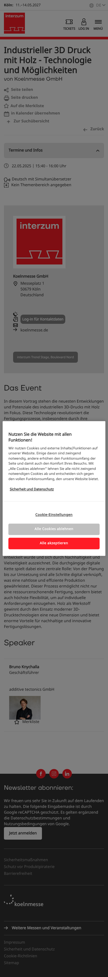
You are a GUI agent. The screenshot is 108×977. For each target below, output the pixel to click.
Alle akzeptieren (54, 543)
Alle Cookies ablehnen (54, 529)
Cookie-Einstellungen (54, 515)
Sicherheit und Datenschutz (32, 489)
